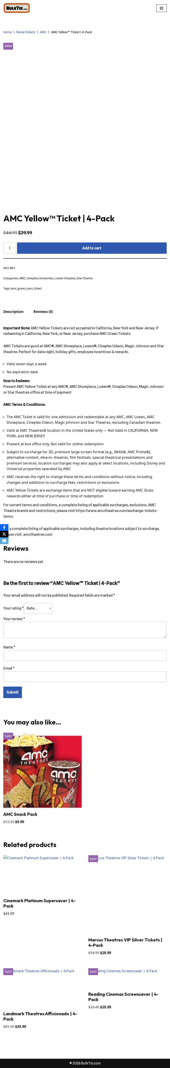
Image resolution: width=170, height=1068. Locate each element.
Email (9, 668)
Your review (14, 619)
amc (13, 288)
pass (30, 288)
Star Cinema (85, 278)
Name (9, 647)
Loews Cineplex (64, 278)
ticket (38, 288)
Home (7, 32)
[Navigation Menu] (161, 8)
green (21, 288)
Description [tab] (13, 311)
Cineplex (32, 278)
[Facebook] (4, 527)
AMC (43, 32)
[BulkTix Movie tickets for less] (16, 8)
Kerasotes (46, 278)
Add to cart (91, 248)
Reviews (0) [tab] (43, 311)
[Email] (4, 540)
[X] (4, 534)
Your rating (13, 608)
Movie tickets (25, 32)
